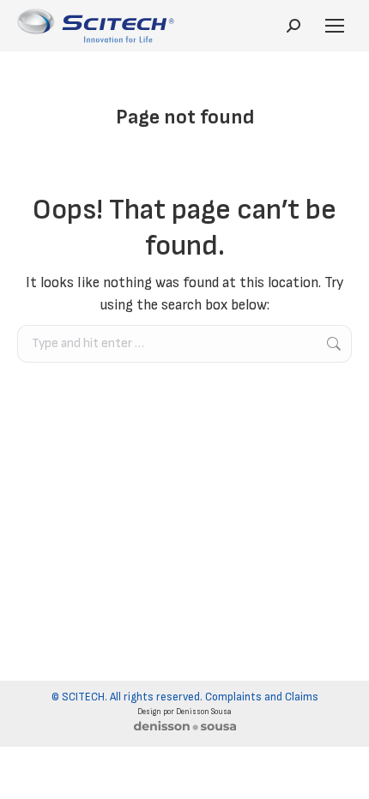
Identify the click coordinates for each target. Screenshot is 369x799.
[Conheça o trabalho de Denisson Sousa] (185, 729)
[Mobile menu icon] (335, 26)
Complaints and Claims (261, 697)
